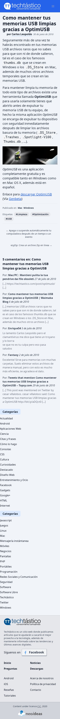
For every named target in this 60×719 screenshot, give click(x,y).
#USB (9, 218)
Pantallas (5, 556)
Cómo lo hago (8, 444)
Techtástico (7, 597)
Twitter (4, 602)
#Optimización (40, 214)
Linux (3, 530)
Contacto (35, 690)
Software (5, 587)
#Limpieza (21, 214)
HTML (3, 500)
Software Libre (9, 592)
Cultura (4, 459)
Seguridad (6, 582)
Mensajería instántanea (14, 541)
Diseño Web (7, 475)
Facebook (6, 485)
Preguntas (10, 668)
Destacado (6, 469)
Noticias (35, 663)
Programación (8, 571)
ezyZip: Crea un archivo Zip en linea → (31, 245)
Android (5, 423)
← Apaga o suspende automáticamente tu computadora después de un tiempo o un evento (28, 233)
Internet (5, 505)
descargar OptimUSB (36, 194)
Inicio (7, 663)
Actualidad (6, 418)
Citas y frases (8, 439)
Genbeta (15, 199)
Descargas (36, 668)
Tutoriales (10, 695)
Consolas (5, 449)
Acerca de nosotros (42, 678)
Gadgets (5, 490)
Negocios (5, 551)
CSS (2, 454)
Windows (29, 207)
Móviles (4, 546)
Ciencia (4, 434)
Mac (20, 207)
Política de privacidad (43, 684)
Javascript (6, 520)
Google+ (5, 495)
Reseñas (9, 690)
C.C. (39, 706)
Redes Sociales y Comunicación (19, 577)
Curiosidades (8, 464)
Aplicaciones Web (10, 428)
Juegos (4, 525)
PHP (2, 561)
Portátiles (6, 566)
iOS (6, 684)
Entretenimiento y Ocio (14, 480)
